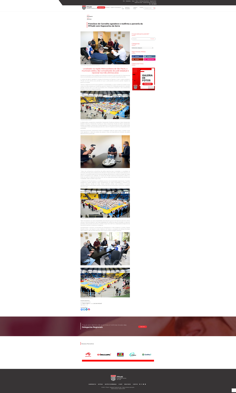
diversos (89, 19)
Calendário (128, 1)
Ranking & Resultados (144, 1)
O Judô (123, 8)
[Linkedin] (86, 309)
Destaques (90, 16)
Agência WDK (122, 388)
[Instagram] (89, 309)
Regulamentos (153, 1)
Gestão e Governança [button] (115, 7)
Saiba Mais (142, 326)
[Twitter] (84, 309)
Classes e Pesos (135, 8)
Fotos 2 (137, 1)
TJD (124, 1)
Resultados (127, 384)
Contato (141, 7)
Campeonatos (101, 7)
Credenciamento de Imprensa (149, 2)
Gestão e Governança (110, 384)
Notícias (108, 7)
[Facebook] (82, 309)
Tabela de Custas (138, 2)
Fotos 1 (133, 1)
